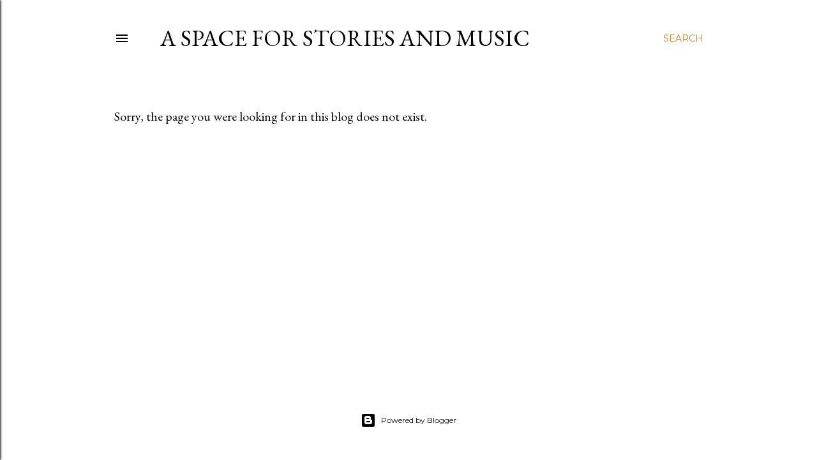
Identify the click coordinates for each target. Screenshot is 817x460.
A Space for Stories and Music (345, 38)
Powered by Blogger (418, 420)
